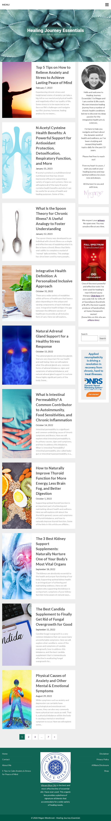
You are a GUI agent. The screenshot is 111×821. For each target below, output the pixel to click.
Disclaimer (104, 753)
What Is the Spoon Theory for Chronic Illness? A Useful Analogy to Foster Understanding (52, 218)
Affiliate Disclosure (100, 765)
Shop (106, 771)
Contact (6, 759)
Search (84, 334)
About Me (6, 765)
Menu (6, 4)
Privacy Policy (103, 759)
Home (5, 753)
